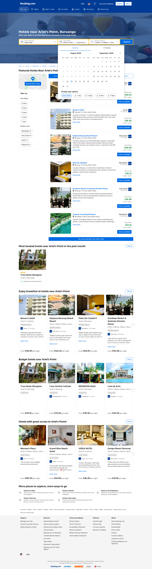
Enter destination (29, 41)
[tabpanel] (91, 75)
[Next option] (133, 324)
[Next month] (120, 53)
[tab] (75, 48)
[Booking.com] (27, 3)
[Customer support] (94, 3)
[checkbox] (88, 61)
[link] (32, 103)
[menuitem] (24, 9)
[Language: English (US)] (88, 3)
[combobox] (38, 43)
